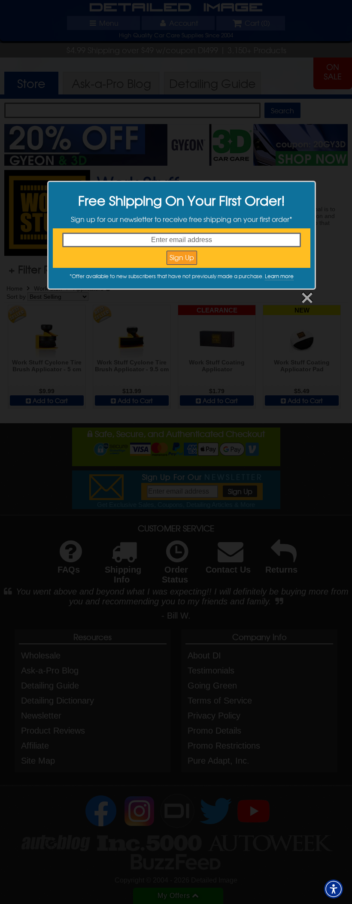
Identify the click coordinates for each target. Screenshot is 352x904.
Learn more (279, 276)
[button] (333, 889)
